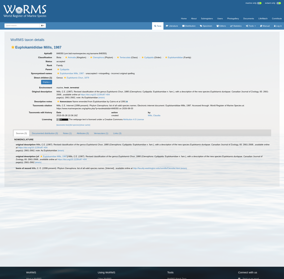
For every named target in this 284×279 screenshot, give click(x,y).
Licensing (47, 119)
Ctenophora (98, 57)
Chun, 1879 (78, 77)
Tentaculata (125, 57)
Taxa (158, 26)
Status (49, 61)
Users (220, 18)
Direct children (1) (43, 77)
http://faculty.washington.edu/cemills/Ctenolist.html (156, 168)
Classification (45, 57)
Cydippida (149, 57)
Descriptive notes (43, 101)
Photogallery (233, 18)
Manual (266, 26)
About (194, 18)
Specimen (207, 26)
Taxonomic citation (42, 105)
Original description (42, 91)
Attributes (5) (83, 133)
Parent (49, 69)
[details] (101, 98)
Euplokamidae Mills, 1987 (72, 73)
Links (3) (117, 133)
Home (184, 18)
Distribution (190, 26)
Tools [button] (251, 26)
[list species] (75, 125)
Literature (173, 26)
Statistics (237, 26)
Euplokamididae (175, 57)
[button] (13, 47)
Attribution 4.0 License (133, 119)
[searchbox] (21, 26)
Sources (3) (21, 133)
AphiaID (48, 53)
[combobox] (22, 25)
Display (46, 82)
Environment (45, 87)
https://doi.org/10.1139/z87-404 (95, 94)
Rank (49, 65)
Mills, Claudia (154, 115)
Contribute (277, 18)
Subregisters (207, 18)
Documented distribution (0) (45, 133)
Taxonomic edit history (40, 112)
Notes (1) (67, 133)
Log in (278, 26)
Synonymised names (41, 73)
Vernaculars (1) (101, 133)
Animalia (72, 57)
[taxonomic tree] (63, 125)
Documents (248, 18)
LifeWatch (263, 18)
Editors (222, 26)
